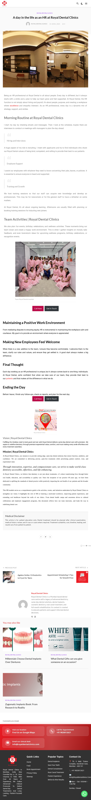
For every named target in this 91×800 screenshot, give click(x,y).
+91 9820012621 (78, 770)
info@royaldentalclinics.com (80, 777)
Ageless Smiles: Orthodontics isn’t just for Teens (29, 576)
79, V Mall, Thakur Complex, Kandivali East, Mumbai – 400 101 (78, 763)
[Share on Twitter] (45, 537)
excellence (14, 106)
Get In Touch (51, 308)
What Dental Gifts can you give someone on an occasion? (66, 660)
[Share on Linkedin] (50, 537)
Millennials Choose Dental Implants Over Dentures (23, 660)
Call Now (38, 308)
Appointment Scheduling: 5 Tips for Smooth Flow (60, 576)
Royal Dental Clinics (44, 13)
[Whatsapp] (84, 794)
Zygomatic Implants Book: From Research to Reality (21, 706)
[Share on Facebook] (41, 537)
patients (9, 378)
